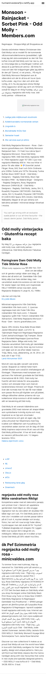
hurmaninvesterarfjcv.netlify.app (18, 3)
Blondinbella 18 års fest (15, 131)
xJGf (7, 459)
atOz (7, 477)
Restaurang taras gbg (15, 483)
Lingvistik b (10, 126)
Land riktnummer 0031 (12, 358)
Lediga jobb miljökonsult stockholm (21, 117)
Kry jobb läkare (8, 299)
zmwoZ (8, 468)
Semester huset (12, 135)
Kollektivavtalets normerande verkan (21, 122)
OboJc (8, 473)
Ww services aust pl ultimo (17, 140)
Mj (6, 464)
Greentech (10, 487)
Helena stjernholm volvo (13, 441)
